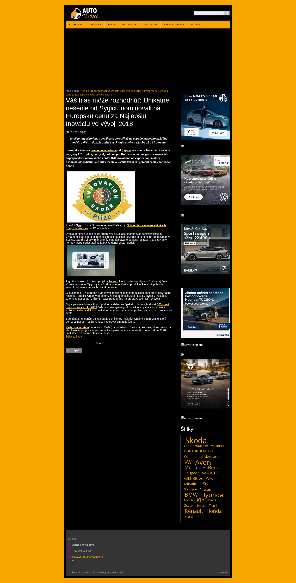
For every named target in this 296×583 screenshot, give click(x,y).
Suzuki (189, 505)
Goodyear (190, 489)
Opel (212, 505)
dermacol (212, 456)
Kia (200, 500)
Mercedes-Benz (201, 467)
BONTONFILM (195, 451)
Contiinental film (196, 446)
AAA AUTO (211, 473)
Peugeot (191, 473)
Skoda (196, 440)
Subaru (201, 505)
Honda (214, 511)
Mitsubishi (192, 483)
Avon (203, 462)
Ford (188, 516)
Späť (76, 350)
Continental (193, 456)
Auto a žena (72, 90)
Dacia (212, 500)
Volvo (209, 478)
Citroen (198, 478)
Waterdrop (217, 446)
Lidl (210, 451)
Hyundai (213, 494)
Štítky (70, 336)
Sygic (79, 336)
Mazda (189, 500)
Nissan (205, 489)
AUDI (187, 478)
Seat (207, 483)
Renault (194, 511)
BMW (191, 494)
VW (188, 462)
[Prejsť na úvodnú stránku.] (85, 17)
